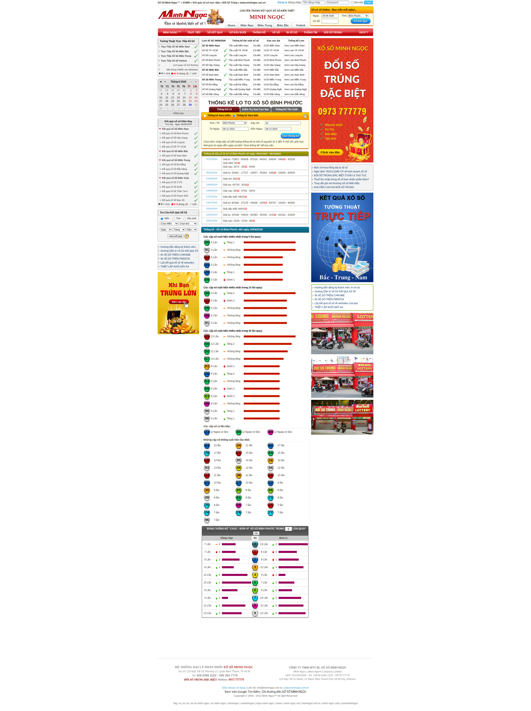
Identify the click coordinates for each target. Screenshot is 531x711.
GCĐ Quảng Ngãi (273, 89)
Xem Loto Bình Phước (295, 60)
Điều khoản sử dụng (233, 687)
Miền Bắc (283, 25)
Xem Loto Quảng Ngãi (295, 89)
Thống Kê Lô (224, 109)
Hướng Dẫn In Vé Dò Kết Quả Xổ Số (335, 291)
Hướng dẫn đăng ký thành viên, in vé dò (337, 287)
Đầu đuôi (191, 218)
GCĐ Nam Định (272, 75)
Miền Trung (265, 25)
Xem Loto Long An (293, 55)
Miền (166, 218)
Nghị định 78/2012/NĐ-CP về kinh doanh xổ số (340, 171)
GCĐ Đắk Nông (272, 94)
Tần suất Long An (237, 55)
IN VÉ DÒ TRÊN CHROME (176, 254)
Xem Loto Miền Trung (295, 79)
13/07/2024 (211, 202)
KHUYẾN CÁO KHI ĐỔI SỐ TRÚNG (334, 187)
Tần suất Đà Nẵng (238, 84)
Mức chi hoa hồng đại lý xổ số (331, 167)
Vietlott (300, 25)
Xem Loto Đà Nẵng (293, 84)
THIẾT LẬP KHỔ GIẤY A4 (175, 266)
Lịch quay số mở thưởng (185, 65)
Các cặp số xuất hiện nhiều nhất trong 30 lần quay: (233, 330)
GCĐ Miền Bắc (271, 70)
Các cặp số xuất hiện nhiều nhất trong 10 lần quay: (233, 287)
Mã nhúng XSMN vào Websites (182, 69)
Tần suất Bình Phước (239, 60)
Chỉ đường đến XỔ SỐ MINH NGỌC (284, 691)
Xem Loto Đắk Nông (294, 94)
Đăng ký (282, 2)
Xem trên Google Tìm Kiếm (242, 691)
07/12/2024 (211, 159)
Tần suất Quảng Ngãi (239, 89)
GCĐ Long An (271, 55)
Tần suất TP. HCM (238, 50)
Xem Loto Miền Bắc (294, 70)
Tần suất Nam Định (238, 75)
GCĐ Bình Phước (273, 60)
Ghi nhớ (358, 2)
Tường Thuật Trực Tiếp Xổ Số (177, 41)
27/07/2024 (211, 196)
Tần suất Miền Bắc (238, 70)
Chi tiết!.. (257, 45)
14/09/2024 (211, 184)
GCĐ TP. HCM (271, 50)
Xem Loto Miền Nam (294, 45)
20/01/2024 (211, 220)
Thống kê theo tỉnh (247, 115)
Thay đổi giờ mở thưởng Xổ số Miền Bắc (337, 183)
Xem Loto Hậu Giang (294, 65)
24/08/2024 (211, 190)
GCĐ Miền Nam (272, 45)
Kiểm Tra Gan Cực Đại (255, 109)
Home (231, 25)
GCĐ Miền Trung (272, 79)
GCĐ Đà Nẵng (271, 84)
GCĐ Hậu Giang (272, 65)
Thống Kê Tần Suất (286, 109)
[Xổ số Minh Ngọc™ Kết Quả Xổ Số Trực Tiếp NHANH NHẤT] (191, 17)
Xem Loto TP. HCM (294, 50)
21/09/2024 (211, 178)
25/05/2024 (211, 208)
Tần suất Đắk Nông (238, 94)
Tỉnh (177, 218)
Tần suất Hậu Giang (239, 65)
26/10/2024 (211, 172)
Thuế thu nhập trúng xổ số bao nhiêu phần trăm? (341, 179)
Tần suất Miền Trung (239, 79)
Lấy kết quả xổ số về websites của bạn (336, 303)
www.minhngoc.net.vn (296, 687)
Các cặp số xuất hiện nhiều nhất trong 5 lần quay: (232, 236)
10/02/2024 (211, 214)
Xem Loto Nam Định (294, 75)
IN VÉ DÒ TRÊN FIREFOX (175, 258)
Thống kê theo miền (218, 115)
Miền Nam (247, 25)
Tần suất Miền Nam (238, 45)
